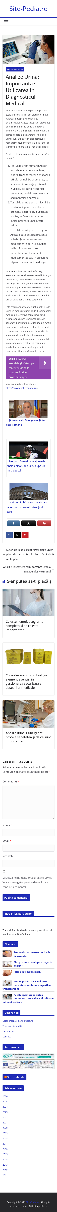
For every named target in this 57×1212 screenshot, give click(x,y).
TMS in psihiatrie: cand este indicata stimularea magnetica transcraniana (27, 985)
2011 (5, 1175)
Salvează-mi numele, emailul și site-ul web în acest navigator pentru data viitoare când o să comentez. (27, 882)
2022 (5, 1117)
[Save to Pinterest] (25, 535)
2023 (5, 1112)
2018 (5, 1138)
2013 (5, 1164)
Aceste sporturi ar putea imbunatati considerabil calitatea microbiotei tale (28, 998)
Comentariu (11, 781)
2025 (5, 1101)
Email (7, 840)
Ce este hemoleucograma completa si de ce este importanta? (24, 625)
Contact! (7, 1036)
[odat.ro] (28, 1061)
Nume (7, 825)
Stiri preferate (15, 1077)
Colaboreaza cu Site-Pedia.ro (18, 1020)
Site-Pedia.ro (28, 8)
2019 (5, 1133)
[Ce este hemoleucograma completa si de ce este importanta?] (28, 591)
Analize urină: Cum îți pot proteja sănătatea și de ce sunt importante (28, 737)
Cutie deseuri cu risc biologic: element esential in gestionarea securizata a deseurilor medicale (27, 681)
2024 (5, 1106)
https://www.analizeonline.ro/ (21, 387)
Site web (8, 856)
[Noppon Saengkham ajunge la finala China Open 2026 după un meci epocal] (28, 450)
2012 (5, 1169)
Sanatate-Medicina (15, 69)
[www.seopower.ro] (28, 1054)
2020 (5, 1127)
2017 (5, 1143)
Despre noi (8, 1031)
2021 (5, 1122)
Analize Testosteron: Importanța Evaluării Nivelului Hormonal (27, 569)
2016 (5, 1148)
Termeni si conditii (12, 1026)
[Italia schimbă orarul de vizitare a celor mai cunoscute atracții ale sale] (29, 491)
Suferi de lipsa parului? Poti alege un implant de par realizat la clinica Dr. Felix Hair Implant (30, 554)
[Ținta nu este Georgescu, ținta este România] (28, 409)
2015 (5, 1154)
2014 (5, 1159)
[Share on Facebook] (9, 535)
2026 (5, 1096)
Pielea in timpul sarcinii (28, 971)
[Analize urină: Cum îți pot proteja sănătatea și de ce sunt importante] (28, 702)
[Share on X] (17, 535)
